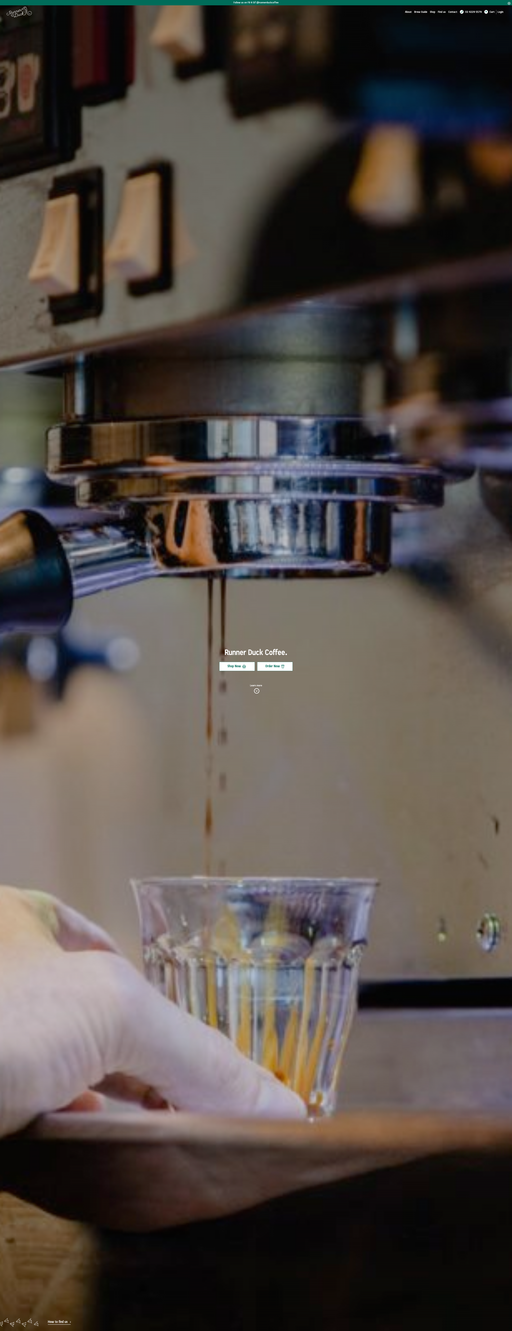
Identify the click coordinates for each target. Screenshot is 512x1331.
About (408, 12)
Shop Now (234, 666)
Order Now (272, 666)
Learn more (256, 685)
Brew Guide (420, 12)
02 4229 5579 (473, 12)
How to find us (58, 1322)
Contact (452, 12)
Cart (492, 12)
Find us (442, 12)
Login (500, 12)
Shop (432, 12)
